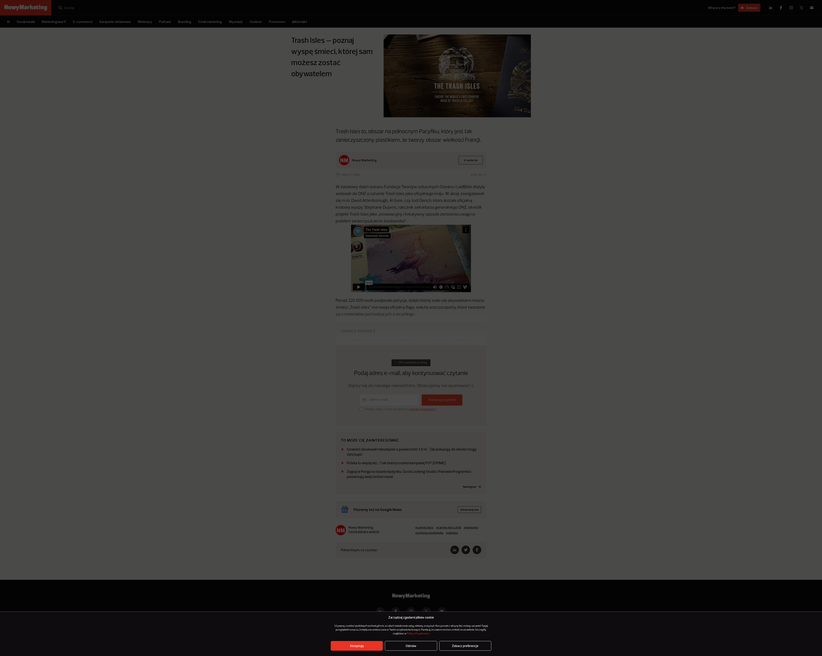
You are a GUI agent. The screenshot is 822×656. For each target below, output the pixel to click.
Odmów (411, 646)
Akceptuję (357, 646)
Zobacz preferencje (465, 646)
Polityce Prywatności (418, 634)
